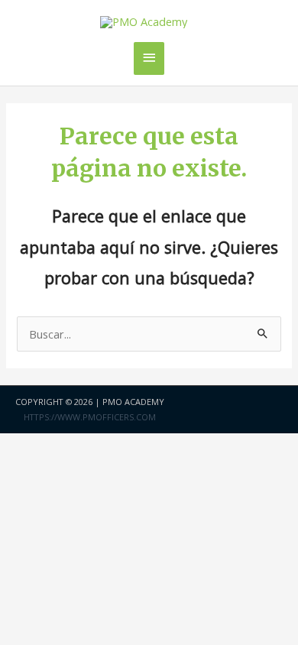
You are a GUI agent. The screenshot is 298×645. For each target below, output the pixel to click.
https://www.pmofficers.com (90, 417)
